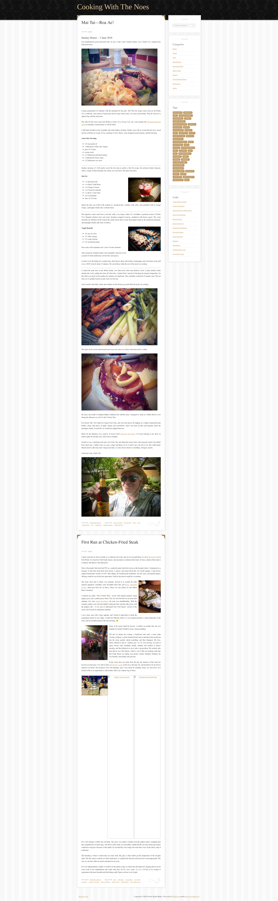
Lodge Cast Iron (179, 136)
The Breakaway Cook (179, 250)
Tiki (92, 525)
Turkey (176, 174)
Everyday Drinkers (178, 232)
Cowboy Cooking (94, 882)
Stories (175, 88)
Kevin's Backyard (178, 237)
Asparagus (187, 112)
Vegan (183, 174)
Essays (175, 53)
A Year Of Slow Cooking (180, 202)
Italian (192, 133)
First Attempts (105, 882)
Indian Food (183, 133)
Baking (175, 49)
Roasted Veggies (184, 153)
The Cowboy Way (135, 882)
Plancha (176, 147)
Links (174, 57)
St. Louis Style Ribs (180, 162)
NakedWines (176, 245)
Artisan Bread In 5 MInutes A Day (182, 210)
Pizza (186, 144)
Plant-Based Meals (188, 147)
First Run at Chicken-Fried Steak (109, 542)
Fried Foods (115, 882)
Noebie (90, 31)
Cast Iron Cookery (185, 115)
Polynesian (127, 522)
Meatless (190, 136)
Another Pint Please (178, 206)
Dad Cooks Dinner (178, 224)
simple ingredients (102, 601)
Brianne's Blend (177, 219)
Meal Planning (177, 62)
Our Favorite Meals (180, 142)
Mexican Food (178, 139)
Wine (186, 180)
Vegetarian (177, 177)
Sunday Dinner (178, 168)
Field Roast (177, 127)
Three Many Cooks (178, 254)
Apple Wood (177, 112)
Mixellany (175, 241)
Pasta (190, 142)
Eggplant (192, 124)
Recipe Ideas (176, 84)
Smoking (176, 159)
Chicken (187, 118)
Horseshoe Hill (154, 557)
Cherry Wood (178, 118)
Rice (175, 153)
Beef (114, 879)
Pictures (175, 75)
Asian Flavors (117, 522)
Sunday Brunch (178, 165)
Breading (121, 879)
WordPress (175, 896)
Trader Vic (98, 525)
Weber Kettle (118, 525)
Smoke (185, 156)
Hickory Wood (178, 130)
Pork (134, 522)
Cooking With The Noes (113, 7)
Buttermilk (129, 879)
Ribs (190, 150)
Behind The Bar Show (179, 215)
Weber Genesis (108, 525)
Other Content (177, 71)
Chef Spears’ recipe (115, 665)
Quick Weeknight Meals (180, 79)
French (186, 127)
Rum (139, 522)
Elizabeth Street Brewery (180, 228)
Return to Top (83, 896)
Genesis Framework (192, 896)
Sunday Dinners (178, 171)
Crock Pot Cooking (180, 124)
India (175, 133)
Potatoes (183, 150)
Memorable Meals (95, 522)
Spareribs (185, 159)
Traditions (189, 171)
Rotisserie (177, 156)
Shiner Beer (85, 525)
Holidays (188, 130)
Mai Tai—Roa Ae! (97, 22)
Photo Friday (178, 144)
